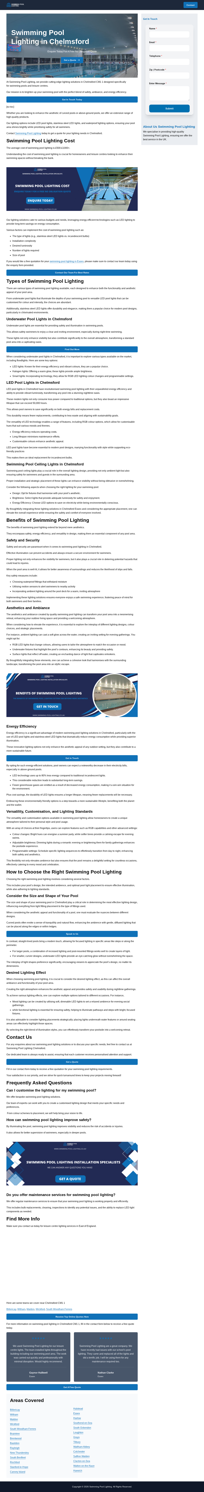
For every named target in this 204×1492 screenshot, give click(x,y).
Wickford (40, 1309)
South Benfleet (18, 1457)
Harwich (77, 1470)
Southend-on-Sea (82, 1423)
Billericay (11, 1309)
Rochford (15, 1462)
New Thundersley (19, 1452)
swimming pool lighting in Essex (67, 261)
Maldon (30, 1309)
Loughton (78, 1432)
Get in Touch (72, 758)
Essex (76, 1413)
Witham (21, 1309)
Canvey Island (17, 1472)
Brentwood (16, 1438)
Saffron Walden (81, 1456)
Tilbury (76, 1442)
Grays (76, 1437)
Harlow (77, 1418)
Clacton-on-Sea (81, 1461)
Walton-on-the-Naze (84, 1466)
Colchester (79, 1451)
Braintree (15, 1433)
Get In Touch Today (72, 99)
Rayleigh (15, 1448)
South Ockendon (82, 1427)
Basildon (14, 1443)
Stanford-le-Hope (19, 1467)
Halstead (78, 1408)
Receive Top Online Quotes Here (72, 1317)
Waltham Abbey (81, 1447)
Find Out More (72, 349)
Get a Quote (70, 60)
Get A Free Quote (72, 1387)
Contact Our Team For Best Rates (72, 272)
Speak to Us (72, 934)
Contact (191, 5)
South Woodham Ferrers (59, 1309)
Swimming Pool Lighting (28, 133)
